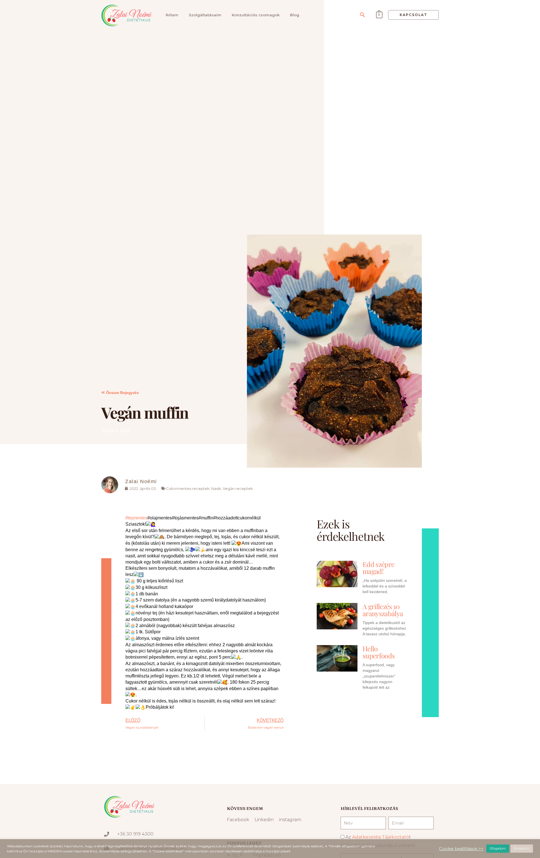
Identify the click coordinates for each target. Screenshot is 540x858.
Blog (294, 15)
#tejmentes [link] (136, 517)
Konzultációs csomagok (256, 15)
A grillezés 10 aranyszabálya (383, 610)
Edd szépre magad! (378, 568)
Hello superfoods (379, 652)
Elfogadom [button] (498, 848)
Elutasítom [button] (522, 848)
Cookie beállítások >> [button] (461, 848)
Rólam (172, 15)
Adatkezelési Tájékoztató (380, 837)
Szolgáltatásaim (205, 15)
